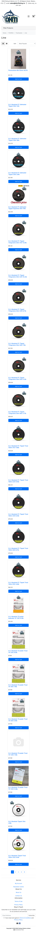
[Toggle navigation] (28, 16)
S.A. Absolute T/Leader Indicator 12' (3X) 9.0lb (16, 617)
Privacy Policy (18, 904)
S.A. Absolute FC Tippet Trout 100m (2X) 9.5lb (18, 481)
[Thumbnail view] (3, 43)
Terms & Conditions (25, 918)
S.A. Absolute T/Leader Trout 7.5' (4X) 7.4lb (17, 754)
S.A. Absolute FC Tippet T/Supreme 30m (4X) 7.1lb (17, 344)
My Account (18, 883)
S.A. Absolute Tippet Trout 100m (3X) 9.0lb (17, 856)
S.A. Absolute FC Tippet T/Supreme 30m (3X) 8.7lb (17, 310)
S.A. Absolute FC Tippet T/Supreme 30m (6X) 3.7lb (17, 412)
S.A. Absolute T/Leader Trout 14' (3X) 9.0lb (17, 651)
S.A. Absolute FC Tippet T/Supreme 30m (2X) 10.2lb (17, 276)
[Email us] (17, 923)
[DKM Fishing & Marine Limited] (10, 16)
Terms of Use (18, 901)
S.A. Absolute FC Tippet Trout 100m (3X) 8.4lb (18, 515)
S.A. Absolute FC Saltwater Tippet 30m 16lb (17, 139)
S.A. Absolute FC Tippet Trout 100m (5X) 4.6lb (18, 583)
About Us (18, 892)
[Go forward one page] (24, 872)
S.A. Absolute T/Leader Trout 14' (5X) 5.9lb (17, 720)
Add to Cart (18, 79)
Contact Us (18, 895)
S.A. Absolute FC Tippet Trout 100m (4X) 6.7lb (18, 549)
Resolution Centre (18, 886)
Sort (15, 43)
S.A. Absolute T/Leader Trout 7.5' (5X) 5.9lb (17, 788)
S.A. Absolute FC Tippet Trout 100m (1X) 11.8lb (18, 446)
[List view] (6, 43)
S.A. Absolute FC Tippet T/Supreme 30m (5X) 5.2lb (17, 378)
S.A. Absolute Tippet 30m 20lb (16, 822)
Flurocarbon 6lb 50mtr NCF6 (18, 70)
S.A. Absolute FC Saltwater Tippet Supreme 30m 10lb (17, 207)
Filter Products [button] (8, 28)
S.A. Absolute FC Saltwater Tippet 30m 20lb (17, 173)
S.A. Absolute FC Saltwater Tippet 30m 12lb (17, 105)
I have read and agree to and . (19, 918)
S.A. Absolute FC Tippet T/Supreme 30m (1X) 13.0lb (17, 242)
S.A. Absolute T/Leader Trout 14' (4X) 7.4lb (17, 685)
